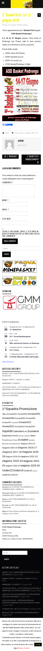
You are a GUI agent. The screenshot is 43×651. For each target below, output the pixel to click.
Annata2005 (20, 418)
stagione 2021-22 (29, 456)
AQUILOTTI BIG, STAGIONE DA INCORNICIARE (20, 612)
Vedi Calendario (8, 361)
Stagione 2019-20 (12, 457)
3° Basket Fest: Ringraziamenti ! (32, 158)
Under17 (35, 471)
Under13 (7, 470)
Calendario (18, 431)
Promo (15, 440)
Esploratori (7, 435)
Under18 (6, 475)
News (7, 133)
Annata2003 (34, 414)
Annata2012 (20, 426)
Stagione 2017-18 (31, 133)
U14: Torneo (14, 350)
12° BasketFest (15, 329)
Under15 (28, 470)
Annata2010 (25, 422)
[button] (4, 305)
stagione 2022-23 (12, 460)
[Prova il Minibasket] (19, 266)
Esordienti (33, 431)
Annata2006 (30, 418)
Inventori (21, 436)
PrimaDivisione (7, 440)
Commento (8, 183)
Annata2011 (8, 426)
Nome (5, 200)
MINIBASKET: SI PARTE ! (11, 383)
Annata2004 (8, 418)
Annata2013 (30, 426)
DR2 (25, 431)
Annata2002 (22, 414)
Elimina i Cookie (23, 648)
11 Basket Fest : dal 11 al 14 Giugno (15, 609)
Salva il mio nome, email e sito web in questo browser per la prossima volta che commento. (21, 234)
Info (15, 648)
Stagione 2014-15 (28, 444)
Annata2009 (15, 422)
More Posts (22, 145)
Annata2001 (12, 414)
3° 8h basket (11, 156)
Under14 (18, 470)
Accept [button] (38, 644)
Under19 (14, 475)
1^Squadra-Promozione (19, 409)
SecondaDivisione (14, 444)
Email (5, 210)
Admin (25, 25)
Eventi (16, 133)
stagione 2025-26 (30, 465)
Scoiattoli (23, 439)
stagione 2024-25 (12, 466)
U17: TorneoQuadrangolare (20, 336)
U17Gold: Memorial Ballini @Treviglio (24, 357)
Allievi (4, 414)
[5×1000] (19, 281)
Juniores (27, 436)
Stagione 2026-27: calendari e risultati (16, 379)
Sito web (6, 219)
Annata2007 (6, 422)
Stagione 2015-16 (9, 448)
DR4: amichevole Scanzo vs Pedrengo (24, 343)
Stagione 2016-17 (27, 447)
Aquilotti (7, 431)
